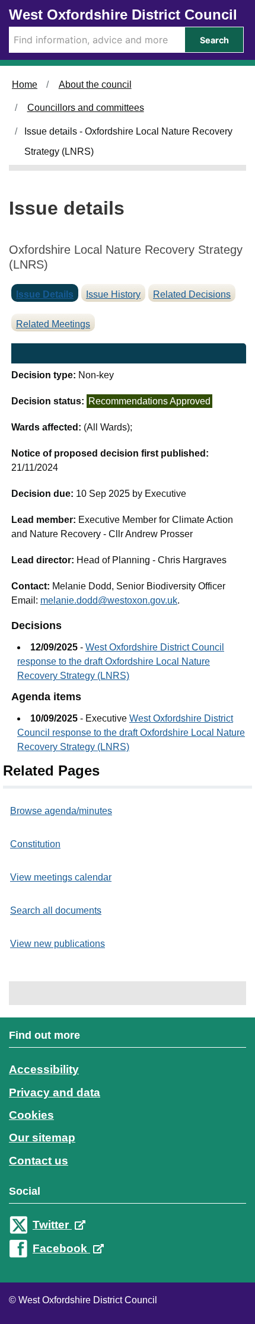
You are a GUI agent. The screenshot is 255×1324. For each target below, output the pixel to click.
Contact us (38, 1160)
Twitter (52, 1224)
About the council (95, 84)
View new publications (57, 944)
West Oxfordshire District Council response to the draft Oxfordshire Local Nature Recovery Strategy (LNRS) (120, 661)
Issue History (113, 294)
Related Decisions (192, 294)
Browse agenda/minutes (61, 811)
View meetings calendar (60, 877)
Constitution (35, 844)
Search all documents (55, 910)
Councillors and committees (85, 108)
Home (24, 84)
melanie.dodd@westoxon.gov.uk (108, 600)
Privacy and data (54, 1092)
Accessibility (44, 1069)
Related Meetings (53, 324)
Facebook (61, 1248)
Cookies (31, 1115)
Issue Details (45, 294)
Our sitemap (42, 1137)
